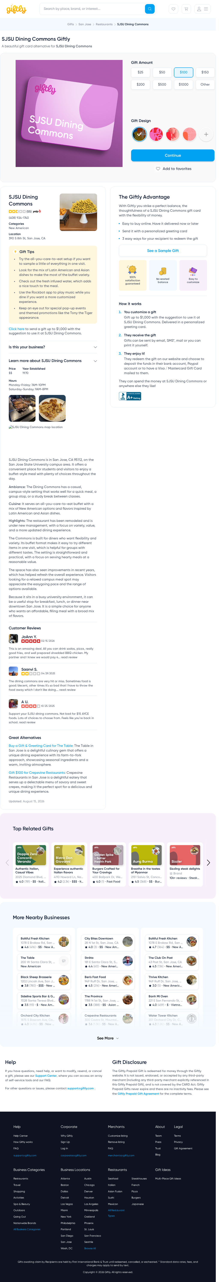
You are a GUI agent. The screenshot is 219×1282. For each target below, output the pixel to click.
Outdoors (19, 1210)
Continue (173, 155)
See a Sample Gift (163, 250)
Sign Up (65, 1142)
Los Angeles (91, 1204)
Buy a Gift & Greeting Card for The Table (41, 746)
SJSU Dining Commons (132, 24)
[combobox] (98, 9)
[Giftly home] (16, 9)
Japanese (138, 1204)
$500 (162, 84)
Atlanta (65, 1178)
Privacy (178, 1142)
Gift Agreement (183, 1148)
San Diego (67, 1235)
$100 (183, 72)
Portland (66, 1229)
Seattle (88, 1241)
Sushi (111, 1197)
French (136, 1185)
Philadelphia (68, 1223)
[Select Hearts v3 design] (189, 134)
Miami (64, 1210)
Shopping (19, 1191)
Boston (65, 1185)
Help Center (20, 1135)
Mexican (113, 1204)
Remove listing (116, 1142)
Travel (16, 1185)
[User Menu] (202, 9)
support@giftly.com (81, 1088)
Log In (64, 1148)
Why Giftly (67, 1135)
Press (158, 1142)
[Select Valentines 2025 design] (156, 134)
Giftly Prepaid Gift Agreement (138, 1094)
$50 (162, 72)
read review (69, 657)
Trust (158, 1148)
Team (158, 1135)
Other (205, 84)
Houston (89, 1197)
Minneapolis (91, 1210)
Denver (88, 1191)
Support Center (46, 1076)
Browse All (90, 1248)
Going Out (19, 1216)
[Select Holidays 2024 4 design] (139, 134)
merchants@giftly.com (121, 1155)
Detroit (65, 1197)
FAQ (16, 1148)
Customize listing (118, 1135)
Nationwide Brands (24, 1223)
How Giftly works (23, 1142)
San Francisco (92, 1235)
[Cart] (186, 9)
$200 (141, 84)
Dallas (64, 1191)
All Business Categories (26, 1229)
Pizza (135, 1191)
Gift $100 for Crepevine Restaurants (37, 773)
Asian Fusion (115, 1191)
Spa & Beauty (21, 1204)
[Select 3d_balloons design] (173, 134)
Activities (18, 1197)
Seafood (113, 1178)
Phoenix (88, 1223)
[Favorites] (173, 9)
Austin (88, 1178)
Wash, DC (67, 1248)
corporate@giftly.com (73, 1155)
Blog (157, 1154)
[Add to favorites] (173, 169)
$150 (205, 72)
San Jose (66, 1241)
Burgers (136, 1197)
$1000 (183, 84)
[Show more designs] (206, 134)
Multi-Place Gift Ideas (168, 1178)
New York (66, 1216)
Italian (111, 1185)
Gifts (70, 24)
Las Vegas (67, 1204)
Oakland (89, 1216)
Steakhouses (139, 1178)
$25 (140, 72)
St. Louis (89, 1229)
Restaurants (20, 1178)
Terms (177, 1135)
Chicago (89, 1185)
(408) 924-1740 (19, 217)
